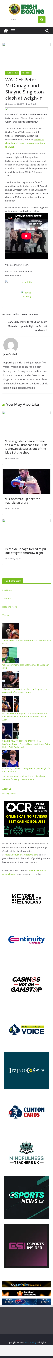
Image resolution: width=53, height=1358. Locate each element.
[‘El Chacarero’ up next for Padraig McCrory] (26, 471)
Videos (5, 615)
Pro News (7, 590)
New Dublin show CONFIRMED (23, 314)
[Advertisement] (26, 1350)
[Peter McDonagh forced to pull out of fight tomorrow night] (26, 521)
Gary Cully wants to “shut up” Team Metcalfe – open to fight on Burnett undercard (27, 326)
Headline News (12, 73)
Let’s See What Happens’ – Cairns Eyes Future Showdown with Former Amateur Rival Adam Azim (24, 716)
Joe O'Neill (32, 104)
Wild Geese (26, 73)
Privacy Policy (8, 793)
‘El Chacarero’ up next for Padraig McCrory (22, 501)
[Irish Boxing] (5, 30)
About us (6, 788)
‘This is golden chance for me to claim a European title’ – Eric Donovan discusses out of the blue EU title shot (26, 446)
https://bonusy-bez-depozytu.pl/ (21, 854)
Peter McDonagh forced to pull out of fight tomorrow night (26, 551)
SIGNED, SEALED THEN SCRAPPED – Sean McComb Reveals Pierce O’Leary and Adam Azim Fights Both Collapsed (26, 744)
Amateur (6, 598)
